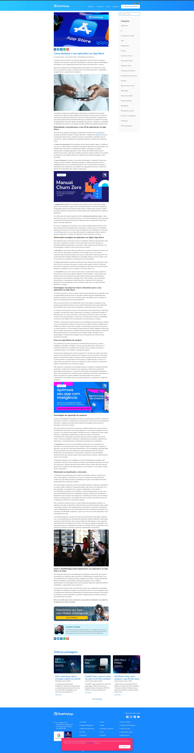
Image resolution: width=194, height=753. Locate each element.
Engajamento (125, 46)
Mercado (123, 81)
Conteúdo (115, 7)
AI (121, 31)
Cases (108, 7)
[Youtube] (138, 717)
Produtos (99, 7)
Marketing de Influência (128, 71)
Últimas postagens (126, 126)
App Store (98, 135)
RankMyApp (59, 232)
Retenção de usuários (127, 111)
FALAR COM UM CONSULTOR (130, 6)
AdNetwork (124, 26)
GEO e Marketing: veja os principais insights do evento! (67, 677)
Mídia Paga (124, 91)
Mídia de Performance (128, 86)
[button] (55, 49)
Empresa (90, 7)
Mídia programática (127, 96)
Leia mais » (58, 695)
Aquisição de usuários (127, 36)
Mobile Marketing (126, 101)
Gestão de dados (126, 66)
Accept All (124, 746)
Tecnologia (124, 121)
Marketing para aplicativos (87, 57)
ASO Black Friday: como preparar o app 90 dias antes (126, 677)
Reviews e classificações (128, 116)
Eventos (123, 51)
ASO (79, 57)
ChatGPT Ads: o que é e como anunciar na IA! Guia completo (98, 677)
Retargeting (124, 106)
